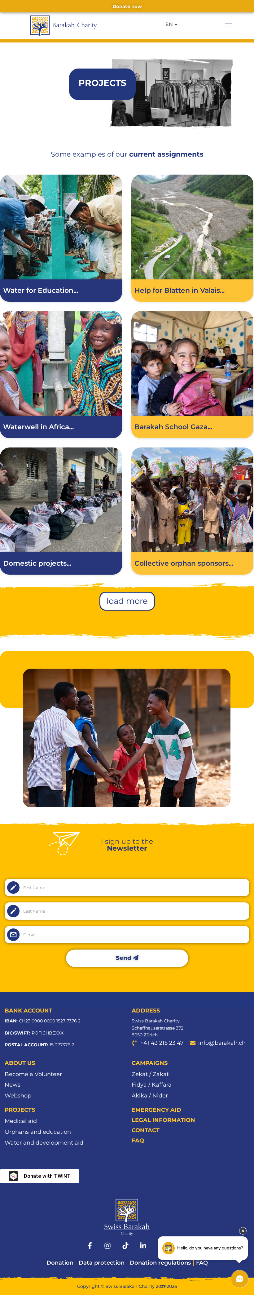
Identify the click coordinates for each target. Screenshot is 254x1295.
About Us (20, 1063)
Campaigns (150, 1063)
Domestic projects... (37, 563)
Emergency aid (156, 1109)
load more (127, 601)
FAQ (138, 1140)
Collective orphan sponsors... (183, 563)
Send (124, 958)
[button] (228, 25)
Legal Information (163, 1120)
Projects (20, 1109)
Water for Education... (40, 290)
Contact (146, 1130)
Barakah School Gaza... (173, 427)
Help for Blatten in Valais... (179, 290)
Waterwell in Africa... (38, 427)
